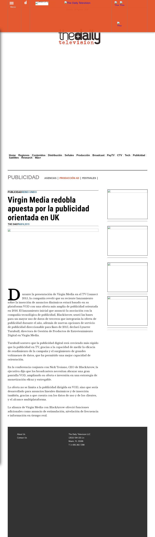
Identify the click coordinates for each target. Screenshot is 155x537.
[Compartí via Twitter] (15, 185)
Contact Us (22, 438)
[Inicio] (80, 36)
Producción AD (69, 178)
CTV (119, 155)
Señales (69, 155)
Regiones (23, 155)
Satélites (14, 158)
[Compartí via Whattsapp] (32, 185)
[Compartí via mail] (27, 185)
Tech (127, 155)
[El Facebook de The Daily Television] (117, 19)
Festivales (89, 178)
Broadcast (98, 155)
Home (12, 155)
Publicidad (139, 155)
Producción (83, 155)
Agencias (50, 178)
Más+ (38, 158)
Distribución (55, 155)
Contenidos (38, 155)
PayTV (111, 155)
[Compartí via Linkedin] (21, 185)
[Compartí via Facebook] (10, 185)
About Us (21, 434)
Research (26, 158)
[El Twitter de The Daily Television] (122, 19)
